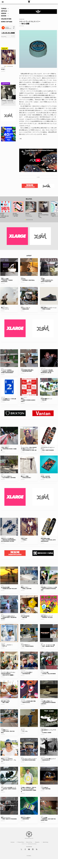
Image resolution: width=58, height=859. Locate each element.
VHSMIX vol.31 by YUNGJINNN (10, 37)
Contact (12, 842)
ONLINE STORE (6, 19)
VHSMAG (2, 37)
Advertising (45, 842)
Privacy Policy (21, 842)
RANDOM (21, 19)
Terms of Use (29, 842)
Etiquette (37, 842)
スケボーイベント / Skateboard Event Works (29, 843)
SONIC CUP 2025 (6, 21)
